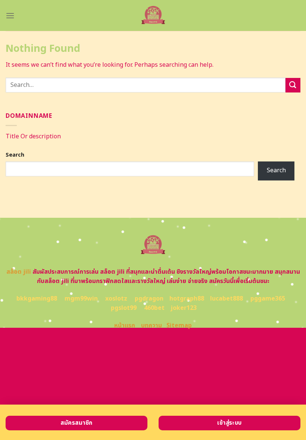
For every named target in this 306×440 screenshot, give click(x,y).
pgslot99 (124, 308)
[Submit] (292, 85)
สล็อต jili (18, 271)
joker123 (184, 308)
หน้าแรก (124, 325)
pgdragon (149, 298)
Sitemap (179, 325)
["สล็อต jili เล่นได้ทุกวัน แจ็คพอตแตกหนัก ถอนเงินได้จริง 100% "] (153, 15)
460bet (154, 308)
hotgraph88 (186, 298)
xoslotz (116, 298)
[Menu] (10, 15)
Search (15, 155)
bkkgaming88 (36, 298)
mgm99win (81, 298)
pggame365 (267, 298)
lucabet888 (226, 298)
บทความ (151, 325)
